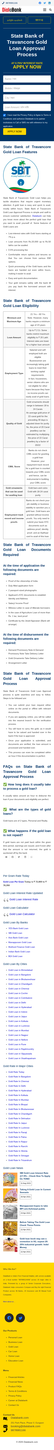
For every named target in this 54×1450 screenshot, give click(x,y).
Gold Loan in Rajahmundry (21, 1049)
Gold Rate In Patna (17, 1137)
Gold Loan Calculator (22, 914)
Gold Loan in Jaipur (17, 1016)
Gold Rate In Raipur (17, 1141)
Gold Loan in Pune (17, 1044)
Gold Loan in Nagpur (18, 1035)
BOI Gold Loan (15, 956)
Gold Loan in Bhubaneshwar (21, 979)
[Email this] (6, 857)
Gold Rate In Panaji (17, 1132)
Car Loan (12, 1351)
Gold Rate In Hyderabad (20, 1090)
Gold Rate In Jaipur (17, 1123)
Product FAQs (15, 1386)
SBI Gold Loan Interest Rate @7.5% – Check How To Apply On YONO (35, 1176)
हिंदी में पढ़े (39, 20)
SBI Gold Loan (15, 933)
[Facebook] (40, 3)
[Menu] (44, 9)
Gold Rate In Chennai (18, 1081)
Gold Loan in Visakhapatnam (22, 1058)
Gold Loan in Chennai (18, 988)
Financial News (15, 1382)
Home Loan (14, 1356)
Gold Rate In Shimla (17, 1151)
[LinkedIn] (49, 3)
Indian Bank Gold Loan (19, 951)
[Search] (50, 9)
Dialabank (37, 216)
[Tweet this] (19, 857)
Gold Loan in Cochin (18, 993)
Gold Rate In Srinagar (18, 1155)
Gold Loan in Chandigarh (20, 984)
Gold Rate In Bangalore (19, 1076)
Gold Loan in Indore (17, 1012)
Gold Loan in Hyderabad (20, 1007)
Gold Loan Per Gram (13, 882)
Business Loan (15, 1342)
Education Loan (15, 1360)
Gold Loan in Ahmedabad (20, 970)
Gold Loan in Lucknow (19, 1026)
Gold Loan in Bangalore (19, 974)
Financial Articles (16, 1377)
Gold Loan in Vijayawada (20, 1053)
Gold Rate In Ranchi (18, 1146)
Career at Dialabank (17, 1400)
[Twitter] (44, 3)
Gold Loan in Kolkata (18, 1021)
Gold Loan (13, 1347)
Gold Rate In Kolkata (18, 1095)
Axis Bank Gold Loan (18, 937)
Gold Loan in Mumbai (18, 1030)
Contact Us (13, 1405)
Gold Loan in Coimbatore (20, 998)
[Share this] (12, 857)
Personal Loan (15, 1337)
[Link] (12, 9)
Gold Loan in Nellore (18, 1040)
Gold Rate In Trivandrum (20, 1160)
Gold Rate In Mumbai (18, 1100)
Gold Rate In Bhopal (18, 1104)
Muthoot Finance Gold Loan (21, 947)
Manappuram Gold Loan (20, 942)
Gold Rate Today (16, 1072)
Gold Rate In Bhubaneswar (21, 1109)
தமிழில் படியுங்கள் (14, 20)
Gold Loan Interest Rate (23, 899)
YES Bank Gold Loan (18, 928)
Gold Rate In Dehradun (19, 1118)
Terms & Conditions (17, 1391)
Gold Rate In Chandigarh (20, 1114)
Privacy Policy (14, 1396)
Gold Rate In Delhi (17, 1086)
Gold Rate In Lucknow (18, 1128)
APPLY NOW (15, 131)
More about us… (9, 1301)
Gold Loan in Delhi (17, 1002)
